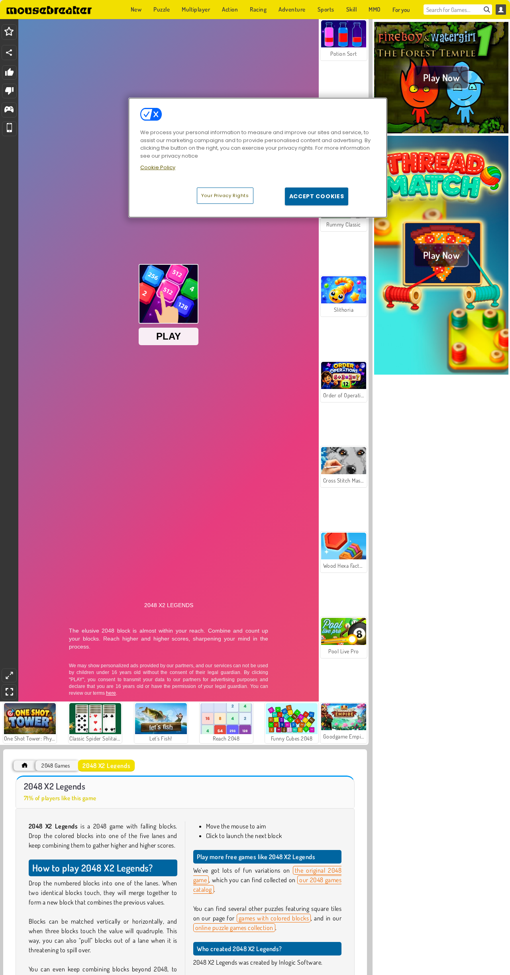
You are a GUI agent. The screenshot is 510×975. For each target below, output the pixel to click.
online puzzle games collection (234, 928)
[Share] (9, 52)
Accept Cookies (316, 196)
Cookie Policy (157, 167)
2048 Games (55, 765)
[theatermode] (9, 675)
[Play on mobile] (9, 128)
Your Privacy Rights (225, 195)
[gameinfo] (9, 110)
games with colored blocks (274, 918)
